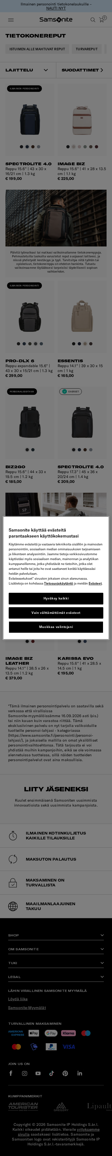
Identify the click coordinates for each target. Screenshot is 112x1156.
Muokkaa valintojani (56, 627)
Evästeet (95, 583)
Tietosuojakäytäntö (58, 583)
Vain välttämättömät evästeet (56, 613)
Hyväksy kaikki (56, 598)
